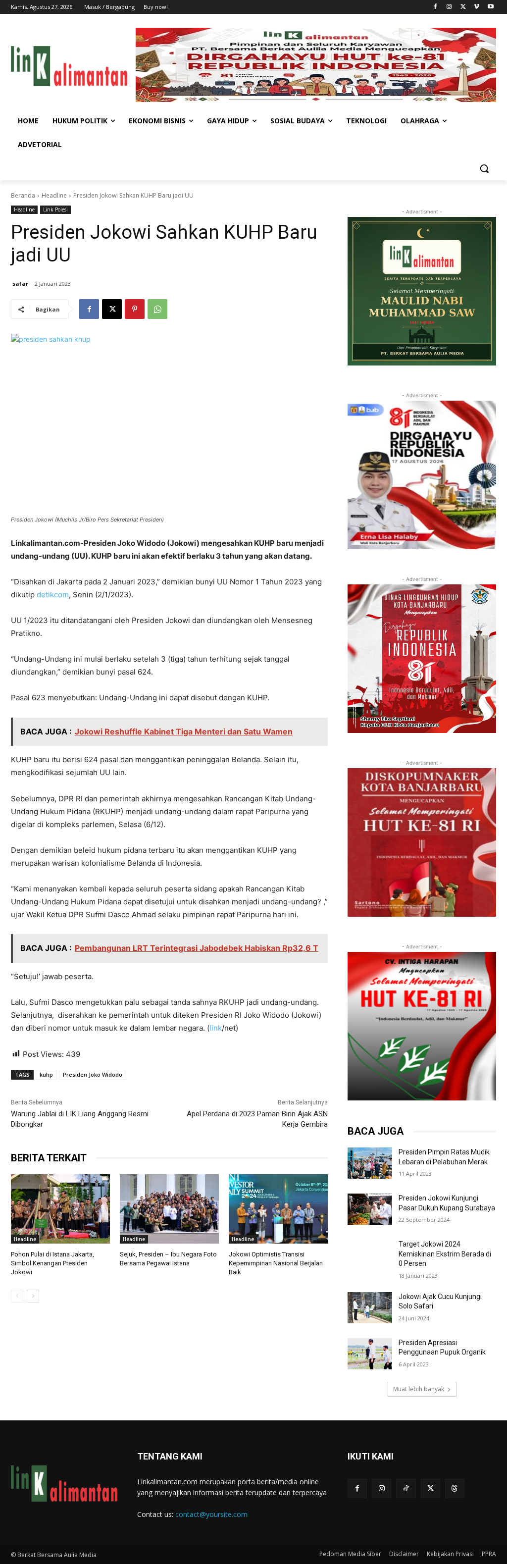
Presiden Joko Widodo (92, 1074)
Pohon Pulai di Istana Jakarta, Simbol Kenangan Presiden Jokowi (52, 1263)
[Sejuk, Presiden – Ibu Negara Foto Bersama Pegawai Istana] (169, 1209)
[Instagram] (449, 7)
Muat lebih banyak (418, 1389)
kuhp (46, 1074)
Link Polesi (55, 209)
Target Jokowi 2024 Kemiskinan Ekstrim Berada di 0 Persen (445, 1253)
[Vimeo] (476, 7)
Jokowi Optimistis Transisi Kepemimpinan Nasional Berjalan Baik (276, 1263)
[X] (463, 7)
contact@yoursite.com (211, 1514)
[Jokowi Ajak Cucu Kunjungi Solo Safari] (370, 1307)
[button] (484, 168)
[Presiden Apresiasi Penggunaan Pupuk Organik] (370, 1353)
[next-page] (33, 1296)
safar (20, 283)
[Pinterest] (135, 309)
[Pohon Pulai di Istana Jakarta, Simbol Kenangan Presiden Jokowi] (60, 1209)
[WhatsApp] (157, 309)
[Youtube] (490, 7)
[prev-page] (17, 1296)
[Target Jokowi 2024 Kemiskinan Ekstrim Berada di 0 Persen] (370, 1255)
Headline (54, 195)
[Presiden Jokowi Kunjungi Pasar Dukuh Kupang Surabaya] (370, 1209)
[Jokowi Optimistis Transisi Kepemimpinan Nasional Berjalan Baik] (278, 1209)
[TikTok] (405, 1488)
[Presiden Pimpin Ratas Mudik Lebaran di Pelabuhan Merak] (370, 1163)
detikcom (53, 594)
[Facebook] (435, 7)
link (215, 1028)
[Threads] (454, 1488)
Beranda (23, 195)
